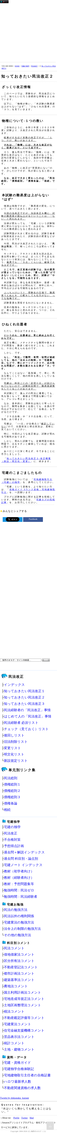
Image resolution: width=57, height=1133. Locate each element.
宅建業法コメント (17, 1024)
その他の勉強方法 (17, 935)
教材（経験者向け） (19, 877)
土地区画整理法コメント (22, 1005)
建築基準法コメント (19, 980)
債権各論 (10, 803)
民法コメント (14, 948)
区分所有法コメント (19, 961)
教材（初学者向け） (19, 871)
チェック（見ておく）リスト (26, 729)
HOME (17, 66)
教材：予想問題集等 (19, 884)
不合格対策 (12, 839)
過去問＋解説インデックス (24, 852)
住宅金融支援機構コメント (24, 1030)
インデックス (14, 684)
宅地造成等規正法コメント (24, 999)
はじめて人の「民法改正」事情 (27, 716)
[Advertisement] (28, 31)
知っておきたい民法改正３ (24, 703)
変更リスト (12, 748)
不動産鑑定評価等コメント (24, 1018)
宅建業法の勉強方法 (19, 922)
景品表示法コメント (19, 1037)
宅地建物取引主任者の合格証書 (27, 1075)
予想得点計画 (14, 846)
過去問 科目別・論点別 (21, 858)
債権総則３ (12, 797)
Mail (32, 1118)
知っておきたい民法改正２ (24, 697)
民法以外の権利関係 (19, 916)
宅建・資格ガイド (17, 1062)
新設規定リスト (16, 760)
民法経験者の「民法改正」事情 (27, 710)
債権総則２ (12, 790)
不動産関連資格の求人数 (22, 1088)
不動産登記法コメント (21, 967)
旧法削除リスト (16, 741)
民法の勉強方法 (15, 909)
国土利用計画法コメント (22, 992)
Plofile (16, 1118)
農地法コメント (16, 986)
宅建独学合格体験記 (19, 1069)
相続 (7, 809)
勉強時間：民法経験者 (20, 896)
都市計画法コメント (19, 973)
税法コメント (14, 1011)
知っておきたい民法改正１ (24, 691)
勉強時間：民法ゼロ (19, 890)
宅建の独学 (25, 66)
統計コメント (14, 1043)
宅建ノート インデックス (23, 865)
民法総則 (10, 778)
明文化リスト (14, 754)
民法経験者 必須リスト (21, 722)
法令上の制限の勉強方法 (22, 928)
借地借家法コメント (19, 954)
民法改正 (34, 66)
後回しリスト (14, 735)
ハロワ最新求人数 (17, 1081)
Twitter (24, 1118)
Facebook (33, 519)
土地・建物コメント (19, 1049)
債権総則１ (12, 784)
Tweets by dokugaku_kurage (14, 1098)
